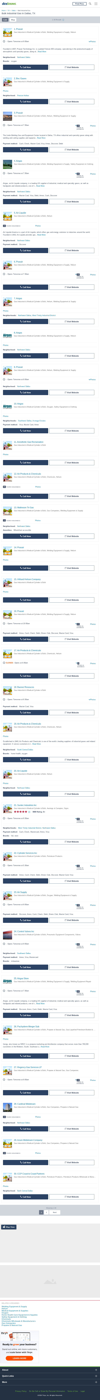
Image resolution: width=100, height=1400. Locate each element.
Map (13, 20)
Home (4, 10)
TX (9, 10)
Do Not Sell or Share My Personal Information (47, 1391)
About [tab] (5, 1370)
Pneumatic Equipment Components (60, 935)
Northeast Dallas (23, 241)
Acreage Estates (39, 421)
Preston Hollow (23, 95)
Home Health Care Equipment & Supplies (20, 1315)
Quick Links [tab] (8, 1376)
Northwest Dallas (23, 57)
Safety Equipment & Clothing (82, 164)
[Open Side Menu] (96, 4)
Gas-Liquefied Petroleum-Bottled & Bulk (81, 1030)
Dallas (14, 10)
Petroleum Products (54, 856)
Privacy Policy (21, 1391)
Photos (93, 42)
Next (55, 1212)
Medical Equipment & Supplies (15, 1311)
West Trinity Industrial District (43, 315)
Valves (78, 935)
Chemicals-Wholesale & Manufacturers (19, 1321)
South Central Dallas (25, 750)
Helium (73, 32)
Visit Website (73, 67)
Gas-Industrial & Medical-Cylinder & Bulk (30, 32)
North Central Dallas (25, 1191)
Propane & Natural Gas (56, 1030)
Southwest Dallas (25, 421)
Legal (83, 1391)
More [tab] (4, 1382)
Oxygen (50, 407)
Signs (66, 808)
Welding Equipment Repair (81, 982)
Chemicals (51, 477)
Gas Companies (53, 511)
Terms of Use (72, 1391)
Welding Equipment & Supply (58, 32)
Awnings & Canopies (55, 808)
